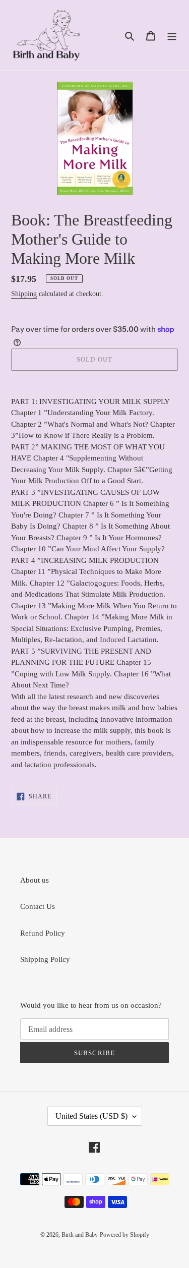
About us (34, 880)
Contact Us (37, 906)
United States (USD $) (91, 1116)
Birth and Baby (79, 1234)
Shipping (24, 294)
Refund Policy (42, 933)
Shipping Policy (45, 959)
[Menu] (171, 35)
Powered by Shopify (124, 1234)
